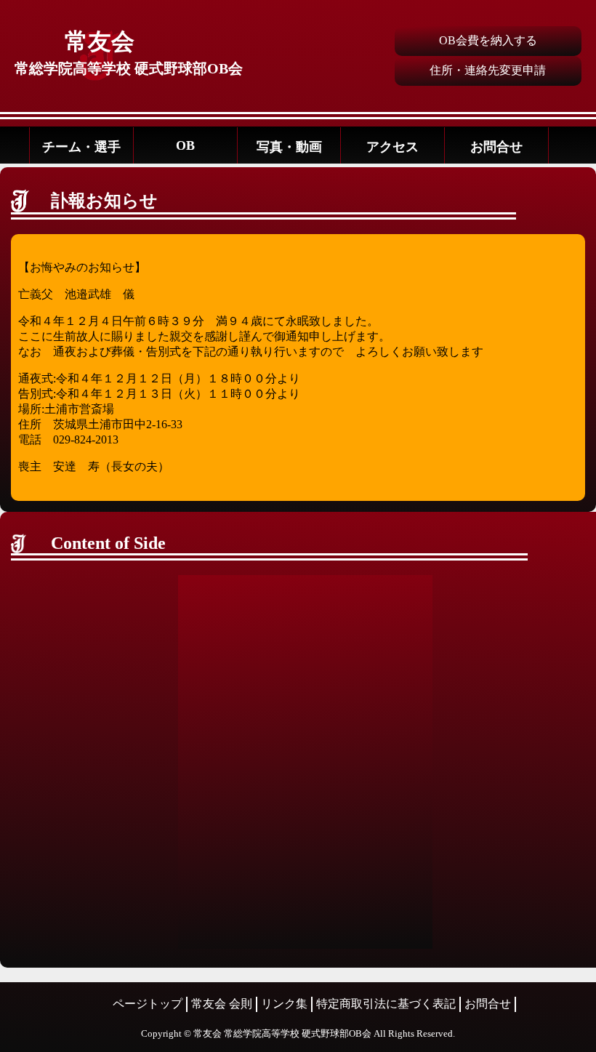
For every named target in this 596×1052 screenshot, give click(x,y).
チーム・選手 (81, 147)
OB (185, 145)
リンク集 (284, 1003)
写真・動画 (289, 147)
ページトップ (147, 1003)
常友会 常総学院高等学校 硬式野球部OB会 (282, 1033)
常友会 (99, 41)
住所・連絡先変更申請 (488, 70)
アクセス (392, 147)
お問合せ (496, 147)
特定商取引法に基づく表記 (386, 1003)
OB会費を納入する (488, 40)
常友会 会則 (221, 1003)
